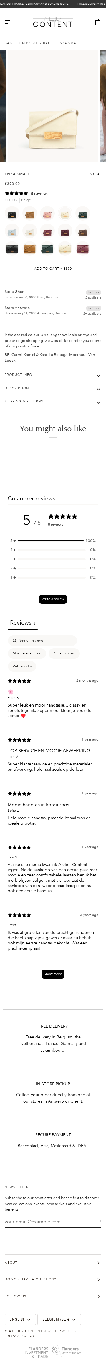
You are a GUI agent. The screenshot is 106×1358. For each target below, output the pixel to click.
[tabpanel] (53, 810)
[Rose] (49, 215)
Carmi (16, 354)
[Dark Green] (84, 215)
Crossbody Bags (36, 43)
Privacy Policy (20, 1336)
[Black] (13, 215)
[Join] (96, 1221)
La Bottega (58, 354)
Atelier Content (25, 1331)
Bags (10, 43)
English (18, 1320)
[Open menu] (13, 22)
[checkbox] (22, 666)
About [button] (11, 1263)
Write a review (53, 599)
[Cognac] (31, 215)
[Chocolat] (84, 232)
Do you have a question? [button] (30, 1279)
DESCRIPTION (17, 388)
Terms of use (67, 1331)
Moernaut (78, 354)
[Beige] (66, 215)
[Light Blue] (13, 232)
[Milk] (31, 232)
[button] (53, 541)
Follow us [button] (15, 1296)
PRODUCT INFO (18, 375)
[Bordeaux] (49, 232)
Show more (53, 974)
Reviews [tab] (22, 622)
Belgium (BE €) (56, 1320)
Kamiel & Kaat (35, 354)
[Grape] (66, 232)
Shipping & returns (24, 402)
